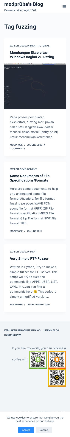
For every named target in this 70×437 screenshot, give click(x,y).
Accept (26, 429)
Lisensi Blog (51, 330)
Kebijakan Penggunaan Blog (22, 330)
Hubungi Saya (12, 335)
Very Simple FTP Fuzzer (29, 259)
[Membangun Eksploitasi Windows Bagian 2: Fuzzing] (35, 86)
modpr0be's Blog (23, 4)
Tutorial (43, 45)
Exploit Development (23, 45)
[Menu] (64, 6)
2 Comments (17, 148)
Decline (44, 429)
